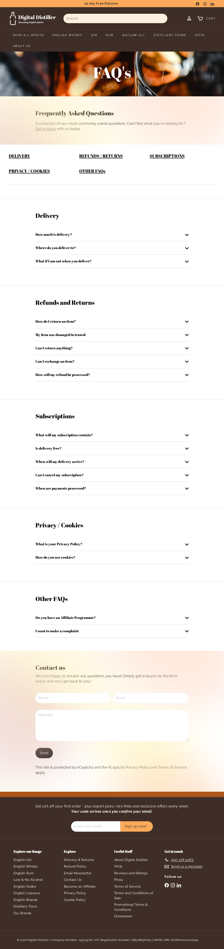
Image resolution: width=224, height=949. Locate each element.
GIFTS (200, 35)
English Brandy (26, 900)
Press (118, 880)
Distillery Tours (25, 906)
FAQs (118, 866)
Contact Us (73, 880)
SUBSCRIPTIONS (167, 156)
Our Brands (23, 913)
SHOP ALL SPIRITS (28, 35)
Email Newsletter (78, 873)
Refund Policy (75, 866)
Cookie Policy (75, 900)
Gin (94, 35)
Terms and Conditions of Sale (133, 895)
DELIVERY (19, 156)
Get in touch (45, 129)
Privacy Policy (138, 767)
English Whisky (26, 866)
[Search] (162, 18)
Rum (110, 35)
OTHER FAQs (92, 171)
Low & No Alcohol (28, 880)
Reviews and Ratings (130, 873)
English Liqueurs (27, 893)
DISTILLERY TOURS (170, 35)
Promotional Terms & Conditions (131, 907)
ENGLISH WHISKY (67, 35)
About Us (21, 46)
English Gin (23, 860)
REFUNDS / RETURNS (101, 156)
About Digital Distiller (131, 860)
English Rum (24, 873)
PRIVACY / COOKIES (29, 171)
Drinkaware (123, 916)
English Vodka (25, 886)
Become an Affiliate (80, 886)
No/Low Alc (133, 35)
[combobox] (115, 18)
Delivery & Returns (79, 860)
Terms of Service (172, 767)
